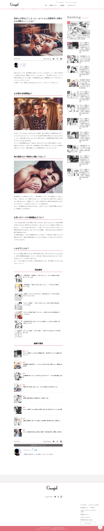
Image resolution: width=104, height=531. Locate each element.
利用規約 (82, 514)
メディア (86, 514)
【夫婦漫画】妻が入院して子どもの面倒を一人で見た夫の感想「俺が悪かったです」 (41, 322)
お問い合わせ (88, 523)
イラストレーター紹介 (71, 2)
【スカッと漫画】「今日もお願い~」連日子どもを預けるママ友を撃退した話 (41, 331)
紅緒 (24, 65)
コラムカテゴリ (71, 5)
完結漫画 (62, 5)
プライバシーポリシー (85, 517)
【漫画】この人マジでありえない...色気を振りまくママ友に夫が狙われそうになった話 (41, 294)
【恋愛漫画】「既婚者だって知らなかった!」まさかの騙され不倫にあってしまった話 (41, 276)
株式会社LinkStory (61, 527)
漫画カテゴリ (53, 5)
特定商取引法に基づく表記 (86, 519)
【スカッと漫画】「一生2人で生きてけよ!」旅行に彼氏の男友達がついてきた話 (41, 304)
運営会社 (93, 507)
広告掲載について (84, 507)
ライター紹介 (60, 2)
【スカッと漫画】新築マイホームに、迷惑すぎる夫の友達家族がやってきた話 (41, 313)
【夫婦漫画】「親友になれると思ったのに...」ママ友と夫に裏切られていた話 (41, 285)
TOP (46, 5)
